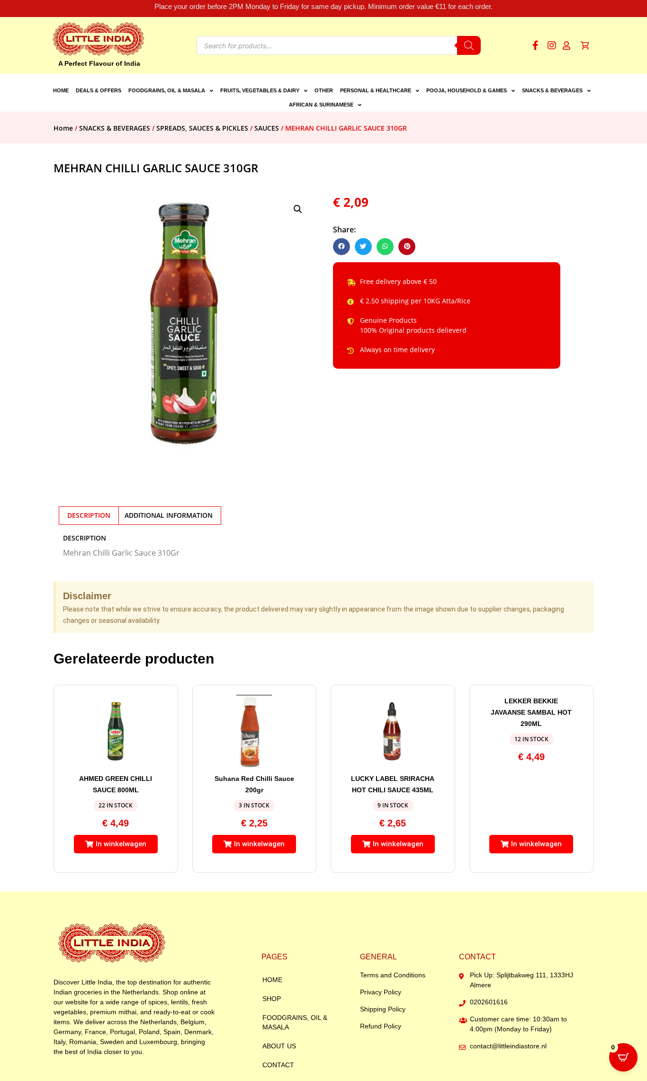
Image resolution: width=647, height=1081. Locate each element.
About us (279, 1046)
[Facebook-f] (535, 45)
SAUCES (266, 128)
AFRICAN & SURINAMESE (321, 104)
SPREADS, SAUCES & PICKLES (202, 128)
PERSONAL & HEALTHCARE (375, 90)
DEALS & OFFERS (98, 90)
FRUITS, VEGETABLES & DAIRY (259, 90)
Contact (278, 1065)
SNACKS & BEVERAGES (552, 90)
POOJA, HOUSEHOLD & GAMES (466, 90)
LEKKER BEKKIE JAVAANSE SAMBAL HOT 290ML (531, 712)
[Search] (469, 45)
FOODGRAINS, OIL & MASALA (166, 90)
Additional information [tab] (169, 515)
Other (324, 90)
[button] (297, 209)
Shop (271, 998)
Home (61, 90)
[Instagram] (552, 45)
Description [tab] (88, 515)
